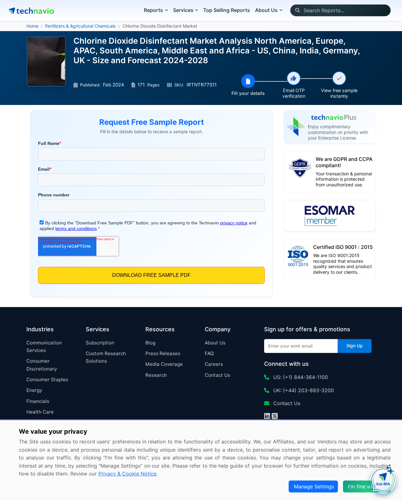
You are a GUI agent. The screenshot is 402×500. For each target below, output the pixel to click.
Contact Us (217, 375)
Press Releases (162, 353)
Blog (150, 343)
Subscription (100, 343)
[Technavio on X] (275, 417)
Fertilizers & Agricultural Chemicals (80, 26)
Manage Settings (314, 486)
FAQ (209, 353)
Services (183, 10)
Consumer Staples (47, 379)
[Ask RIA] (383, 481)
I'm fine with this (367, 486)
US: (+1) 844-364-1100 (300, 377)
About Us (215, 343)
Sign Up (354, 345)
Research (156, 375)
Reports (153, 10)
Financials (37, 401)
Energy (34, 390)
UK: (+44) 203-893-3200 (303, 390)
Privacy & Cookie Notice (127, 473)
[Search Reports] (297, 10)
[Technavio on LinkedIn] (267, 417)
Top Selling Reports (226, 10)
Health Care (40, 412)
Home (32, 26)
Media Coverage (164, 364)
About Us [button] (266, 10)
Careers (214, 364)
